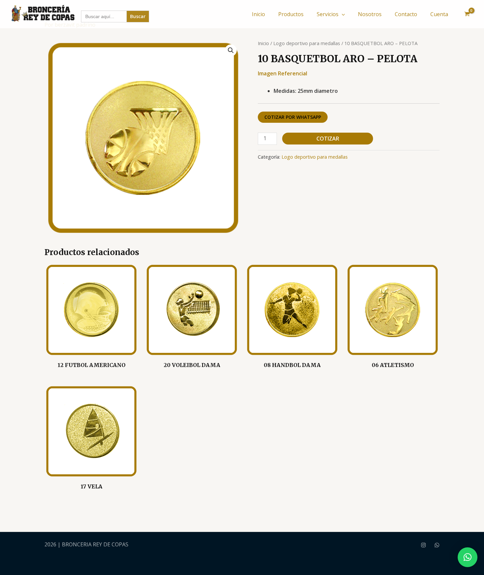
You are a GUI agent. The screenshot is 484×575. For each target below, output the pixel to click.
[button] (341, 14)
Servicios (327, 14)
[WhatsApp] (437, 545)
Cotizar (327, 138)
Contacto (406, 14)
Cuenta (439, 14)
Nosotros (370, 14)
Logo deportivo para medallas (306, 43)
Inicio (258, 14)
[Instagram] (423, 545)
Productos (291, 14)
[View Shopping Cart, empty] (466, 14)
